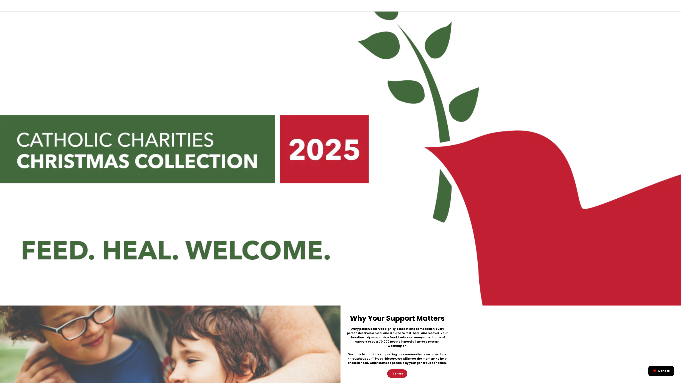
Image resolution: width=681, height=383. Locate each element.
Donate (664, 371)
